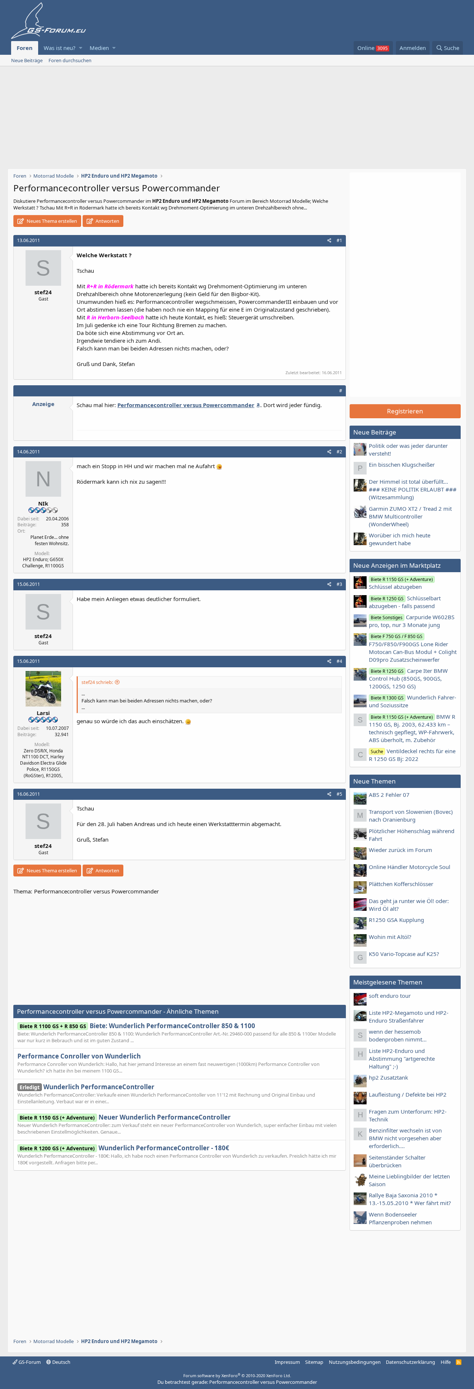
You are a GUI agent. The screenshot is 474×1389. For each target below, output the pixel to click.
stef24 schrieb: (97, 682)
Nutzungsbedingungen (355, 1362)
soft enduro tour (390, 995)
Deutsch (60, 1362)
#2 (339, 452)
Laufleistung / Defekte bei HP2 (408, 1094)
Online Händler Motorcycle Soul (409, 866)
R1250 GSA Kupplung (396, 919)
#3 (339, 584)
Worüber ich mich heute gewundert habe (399, 539)
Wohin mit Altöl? (390, 936)
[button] (80, 48)
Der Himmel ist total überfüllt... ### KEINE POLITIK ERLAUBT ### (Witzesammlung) (413, 489)
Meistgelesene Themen (388, 982)
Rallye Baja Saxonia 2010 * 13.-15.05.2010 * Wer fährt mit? (410, 1199)
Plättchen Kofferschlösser (401, 884)
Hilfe (446, 1362)
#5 (339, 794)
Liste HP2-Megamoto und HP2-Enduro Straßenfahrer (408, 1016)
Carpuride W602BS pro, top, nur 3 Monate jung (411, 620)
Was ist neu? (60, 47)
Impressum (287, 1362)
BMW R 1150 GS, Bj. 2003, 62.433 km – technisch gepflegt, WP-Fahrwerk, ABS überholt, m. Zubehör (412, 728)
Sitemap (314, 1362)
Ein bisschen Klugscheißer (402, 464)
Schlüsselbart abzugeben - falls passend (405, 602)
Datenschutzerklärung (410, 1362)
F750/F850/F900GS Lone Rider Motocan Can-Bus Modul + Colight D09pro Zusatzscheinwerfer (413, 648)
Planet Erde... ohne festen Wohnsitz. (49, 540)
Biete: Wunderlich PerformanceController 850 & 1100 (137, 1025)
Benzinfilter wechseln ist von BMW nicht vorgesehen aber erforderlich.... (405, 1138)
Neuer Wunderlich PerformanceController (125, 1117)
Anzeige (43, 403)
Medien (99, 47)
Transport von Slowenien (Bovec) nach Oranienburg (411, 815)
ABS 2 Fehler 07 (389, 794)
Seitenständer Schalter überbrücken (397, 1161)
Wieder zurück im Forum (400, 849)
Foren (25, 47)
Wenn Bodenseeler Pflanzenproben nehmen (400, 1218)
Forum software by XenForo (237, 1375)
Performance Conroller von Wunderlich (79, 1056)
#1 (339, 240)
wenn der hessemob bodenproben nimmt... (398, 1035)
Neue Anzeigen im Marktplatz (397, 565)
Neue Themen (374, 781)
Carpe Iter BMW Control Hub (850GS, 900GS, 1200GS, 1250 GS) (408, 678)
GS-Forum (29, 1362)
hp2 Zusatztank (388, 1077)
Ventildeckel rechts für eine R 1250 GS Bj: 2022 (412, 754)
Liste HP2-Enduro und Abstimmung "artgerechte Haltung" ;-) (402, 1058)
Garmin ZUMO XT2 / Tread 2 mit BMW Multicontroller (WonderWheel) (410, 516)
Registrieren (405, 411)
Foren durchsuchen (70, 60)
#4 (339, 661)
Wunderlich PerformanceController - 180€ (124, 1148)
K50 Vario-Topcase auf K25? (404, 953)
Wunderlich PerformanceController (87, 1087)
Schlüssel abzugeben (401, 583)
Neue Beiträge (27, 60)
